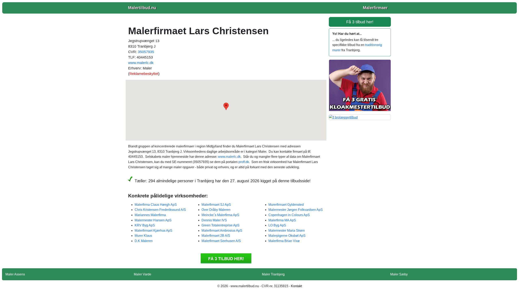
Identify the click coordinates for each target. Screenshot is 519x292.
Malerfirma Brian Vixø (284, 241)
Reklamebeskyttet (143, 74)
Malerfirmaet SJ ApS (216, 204)
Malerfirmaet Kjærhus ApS (153, 230)
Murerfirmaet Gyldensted (286, 204)
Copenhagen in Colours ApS (289, 215)
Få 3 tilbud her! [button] (359, 22)
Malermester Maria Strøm (286, 230)
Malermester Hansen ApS (153, 220)
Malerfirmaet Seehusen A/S (221, 241)
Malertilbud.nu (142, 7)
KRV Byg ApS (145, 225)
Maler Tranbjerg (273, 274)
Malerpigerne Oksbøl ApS (287, 235)
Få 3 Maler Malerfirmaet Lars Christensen (226, 258)
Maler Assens (15, 274)
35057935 (146, 52)
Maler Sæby (399, 274)
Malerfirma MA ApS (282, 220)
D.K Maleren (144, 241)
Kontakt (296, 286)
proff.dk (243, 162)
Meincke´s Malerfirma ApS (220, 215)
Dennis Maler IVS (214, 220)
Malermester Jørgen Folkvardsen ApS (295, 209)
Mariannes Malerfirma (150, 215)
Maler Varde (142, 274)
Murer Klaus (143, 235)
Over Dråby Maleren (216, 209)
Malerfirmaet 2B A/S (216, 235)
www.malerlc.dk (140, 63)
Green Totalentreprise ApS (220, 225)
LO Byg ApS (277, 225)
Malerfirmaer (375, 7)
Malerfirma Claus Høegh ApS (156, 204)
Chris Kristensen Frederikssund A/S (160, 209)
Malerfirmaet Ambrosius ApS (222, 230)
